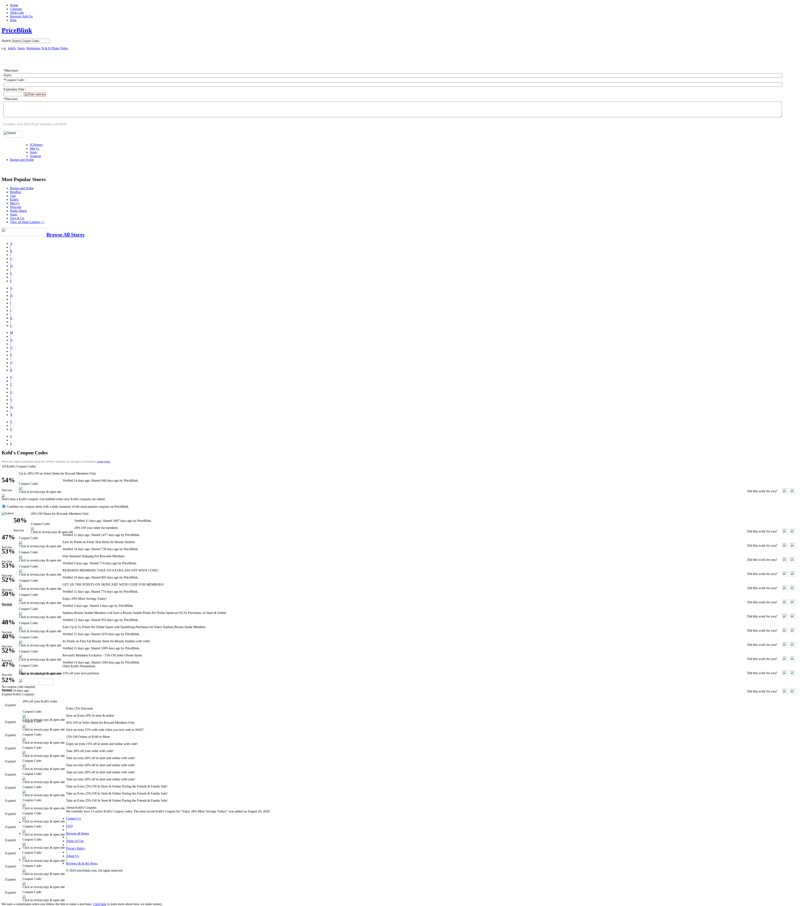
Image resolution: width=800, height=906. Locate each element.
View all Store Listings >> (27, 222)
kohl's (12, 48)
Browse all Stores (77, 833)
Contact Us (73, 818)
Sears (21, 48)
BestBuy (15, 192)
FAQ (69, 826)
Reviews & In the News (82, 863)
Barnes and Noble (22, 159)
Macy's (34, 148)
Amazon (35, 156)
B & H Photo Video (55, 48)
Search (6, 40)
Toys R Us (17, 218)
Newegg (15, 207)
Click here (99, 904)
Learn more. (104, 461)
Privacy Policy (75, 848)
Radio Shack (18, 210)
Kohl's (14, 199)
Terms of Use (75, 841)
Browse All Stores (65, 234)
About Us (72, 856)
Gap (13, 195)
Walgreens (33, 48)
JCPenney (36, 144)
